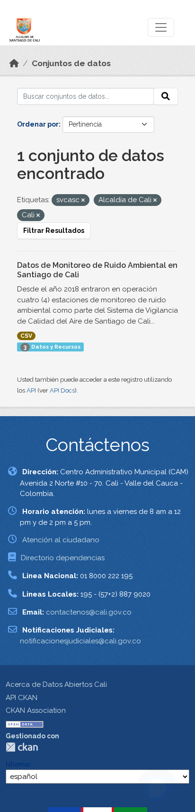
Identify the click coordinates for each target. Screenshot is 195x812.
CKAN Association (36, 710)
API (31, 390)
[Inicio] (14, 63)
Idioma (17, 764)
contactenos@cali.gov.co (89, 612)
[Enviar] (165, 96)
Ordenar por (38, 124)
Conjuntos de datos (71, 63)
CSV (26, 336)
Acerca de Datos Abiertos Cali (56, 684)
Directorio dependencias (63, 558)
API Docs (62, 390)
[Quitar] (83, 200)
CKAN (22, 747)
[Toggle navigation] (161, 27)
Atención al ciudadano (60, 540)
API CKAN (21, 697)
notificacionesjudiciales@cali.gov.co (80, 641)
